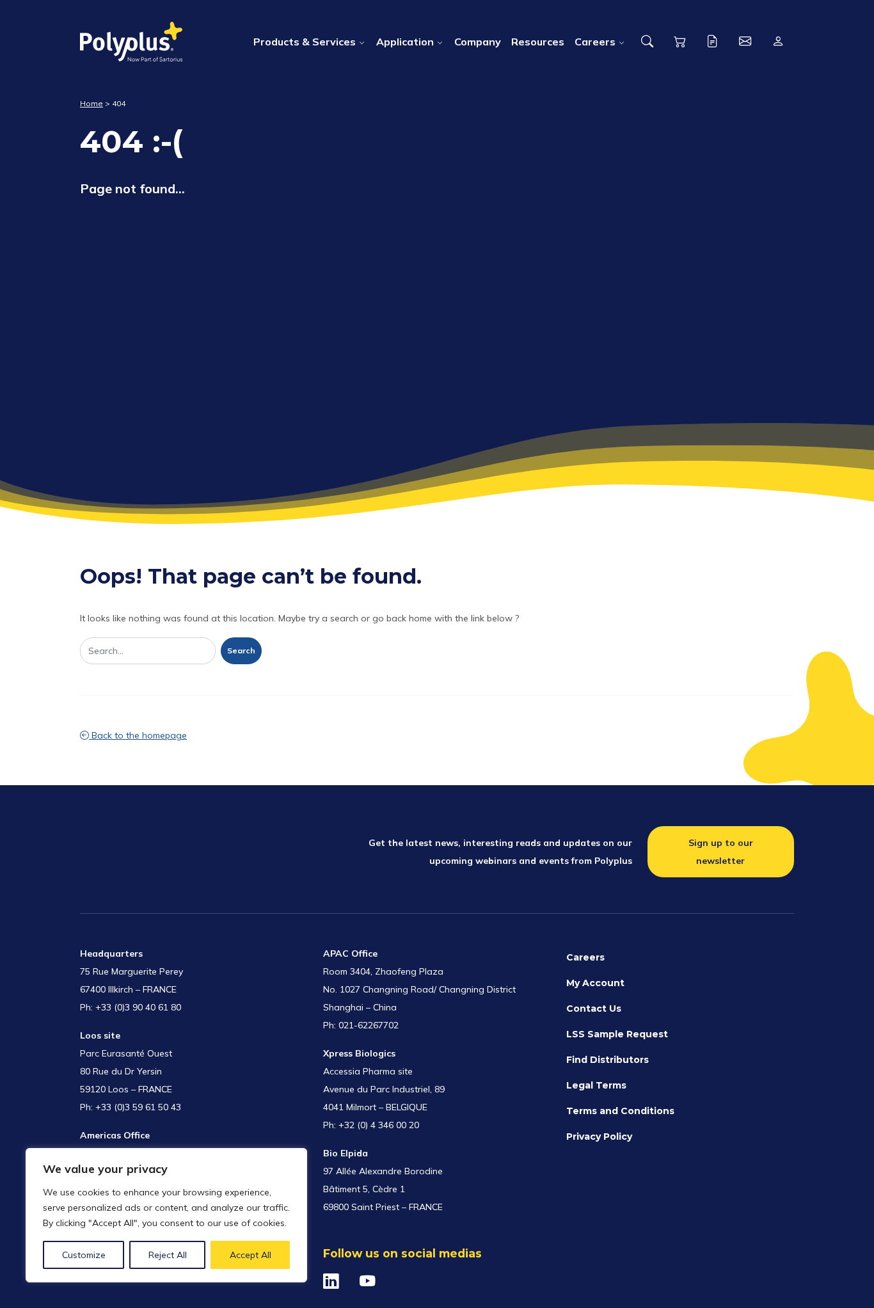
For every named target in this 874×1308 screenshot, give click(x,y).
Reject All (167, 1255)
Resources (537, 41)
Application (405, 41)
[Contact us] (745, 41)
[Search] (647, 41)
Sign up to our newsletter (720, 851)
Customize (84, 1255)
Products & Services (304, 41)
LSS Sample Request (617, 1034)
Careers (595, 41)
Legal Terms (596, 1085)
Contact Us (593, 1008)
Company (477, 41)
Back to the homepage (138, 735)
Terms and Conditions (620, 1111)
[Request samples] (712, 41)
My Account (595, 983)
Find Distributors (607, 1059)
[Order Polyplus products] (680, 41)
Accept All (250, 1255)
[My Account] (778, 41)
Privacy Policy (599, 1136)
